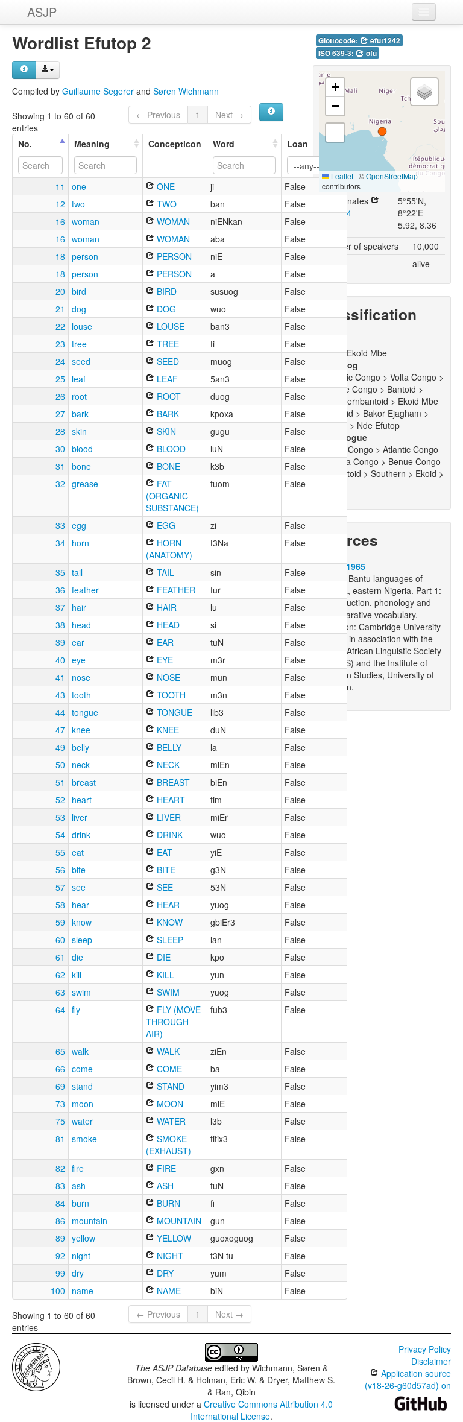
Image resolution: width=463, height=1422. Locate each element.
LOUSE (169, 326)
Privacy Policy (424, 1349)
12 (60, 204)
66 (60, 1069)
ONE (164, 186)
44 (60, 712)
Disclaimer (431, 1361)
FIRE (165, 1168)
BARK (166, 414)
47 (60, 730)
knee (81, 730)
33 (60, 525)
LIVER (167, 817)
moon (82, 1104)
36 (60, 590)
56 (60, 870)
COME (168, 1069)
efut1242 (384, 41)
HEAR (167, 905)
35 (60, 572)
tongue (85, 712)
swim (81, 992)
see (79, 887)
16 (60, 221)
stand (82, 1086)
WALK (167, 1051)
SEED (166, 361)
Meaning (92, 143)
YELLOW (172, 1238)
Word (224, 143)
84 (60, 1203)
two (78, 204)
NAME (167, 1291)
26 (60, 396)
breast (84, 782)
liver (79, 817)
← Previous (158, 115)
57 (60, 887)
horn (80, 543)
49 (60, 747)
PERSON (173, 256)
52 (60, 800)
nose (81, 677)
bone (81, 466)
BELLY (167, 747)
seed (81, 361)
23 (60, 344)
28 (60, 431)
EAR (164, 642)
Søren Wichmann (186, 91)
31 (60, 466)
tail (77, 572)
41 (60, 677)
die (77, 957)
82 (60, 1168)
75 (60, 1121)
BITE (164, 870)
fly (76, 1009)
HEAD (167, 625)
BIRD (165, 291)
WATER (170, 1121)
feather (85, 590)
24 (60, 361)
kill (76, 975)
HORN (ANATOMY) (169, 549)
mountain (89, 1221)
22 (60, 326)
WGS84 (336, 213)
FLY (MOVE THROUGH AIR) (173, 1021)
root (79, 396)
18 (60, 256)
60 (60, 940)
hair (79, 607)
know (82, 922)
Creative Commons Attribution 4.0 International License (262, 1410)
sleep (82, 940)
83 (60, 1186)
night (81, 1256)
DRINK (168, 835)
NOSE (167, 677)
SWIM (167, 992)
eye (79, 660)
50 (60, 765)
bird (79, 291)
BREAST (172, 782)
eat (78, 852)
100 (58, 1291)
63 (60, 992)
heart (82, 800)
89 (60, 1238)
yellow (83, 1238)
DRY (164, 1273)
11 (60, 186)
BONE (167, 466)
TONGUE (173, 712)
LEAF (166, 379)
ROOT (167, 396)
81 (60, 1139)
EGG (164, 525)
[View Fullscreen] (335, 133)
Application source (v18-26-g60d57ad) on (408, 1379)
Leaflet (341, 176)
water (82, 1121)
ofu (370, 53)
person (85, 256)
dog (79, 309)
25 (60, 379)
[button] (382, 131)
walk (80, 1051)
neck (81, 765)
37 (60, 607)
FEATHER (174, 590)
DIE (162, 957)
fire (78, 1168)
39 (60, 642)
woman (85, 221)
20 (60, 291)
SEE (163, 887)
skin (79, 431)
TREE (166, 344)
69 (60, 1086)
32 (60, 484)
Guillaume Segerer (98, 91)
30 (60, 449)
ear (78, 642)
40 (60, 660)
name (82, 1291)
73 (60, 1104)
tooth (81, 695)
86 (60, 1221)
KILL (164, 975)
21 (60, 309)
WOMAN (172, 221)
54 (60, 835)
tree (79, 344)
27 (60, 414)
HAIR (165, 607)
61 (60, 957)
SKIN (165, 431)
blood (82, 449)
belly (80, 747)
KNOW (168, 922)
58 (60, 905)
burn (80, 1203)
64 (60, 1009)
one (79, 186)
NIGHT (168, 1256)
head (81, 625)
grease (85, 484)
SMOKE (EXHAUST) (168, 1145)
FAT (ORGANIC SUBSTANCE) (172, 496)
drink (81, 835)
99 (60, 1273)
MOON (168, 1104)
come (82, 1069)
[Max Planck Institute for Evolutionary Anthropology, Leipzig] (36, 1366)
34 (60, 543)
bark (80, 414)
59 (60, 922)
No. (25, 143)
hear (80, 905)
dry (78, 1273)
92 (60, 1256)
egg (79, 525)
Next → (229, 115)
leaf (79, 379)
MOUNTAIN (177, 1221)
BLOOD (170, 449)
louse (82, 326)
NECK (167, 765)
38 (60, 625)
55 (60, 852)
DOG (165, 309)
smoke (84, 1139)
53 (60, 817)
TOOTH (170, 695)
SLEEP (168, 940)
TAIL (164, 572)
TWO (165, 204)
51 (60, 782)
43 (60, 695)
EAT (163, 852)
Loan (297, 143)
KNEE (166, 730)
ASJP (42, 12)
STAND (169, 1086)
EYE (163, 660)
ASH (164, 1186)
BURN (167, 1203)
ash (79, 1186)
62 (60, 975)
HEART (169, 800)
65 (60, 1051)
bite (79, 870)
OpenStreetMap (392, 176)
